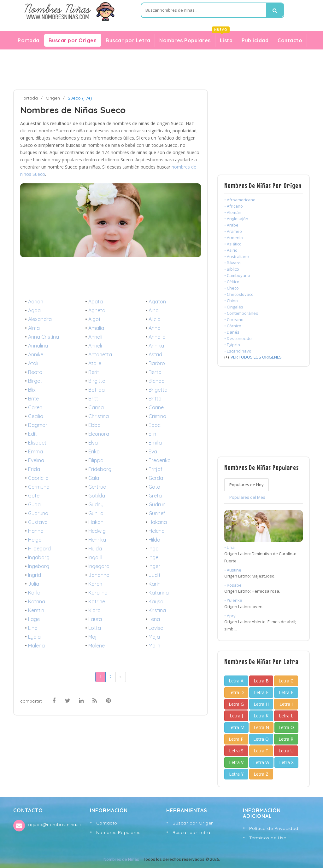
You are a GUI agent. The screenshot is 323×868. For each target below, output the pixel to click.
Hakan (95, 522)
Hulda (95, 548)
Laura (95, 619)
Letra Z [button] (261, 774)
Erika (94, 451)
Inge (153, 557)
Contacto (290, 40)
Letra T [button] (261, 751)
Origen (53, 98)
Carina (96, 407)
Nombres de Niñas (121, 859)
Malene (96, 645)
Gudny (95, 504)
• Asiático (233, 244)
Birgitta (96, 381)
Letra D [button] (236, 692)
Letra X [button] (286, 762)
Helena (157, 531)
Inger (154, 566)
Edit (32, 434)
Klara (94, 610)
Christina (98, 416)
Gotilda (96, 495)
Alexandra (40, 319)
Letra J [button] (236, 716)
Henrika (97, 540)
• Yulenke (233, 600)
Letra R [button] (286, 739)
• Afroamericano (239, 200)
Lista (224, 38)
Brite (33, 398)
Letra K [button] (261, 716)
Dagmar (37, 425)
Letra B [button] (261, 681)
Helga (35, 540)
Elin (152, 434)
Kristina (157, 610)
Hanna (36, 531)
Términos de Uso (268, 838)
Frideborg (99, 469)
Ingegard (98, 566)
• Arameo (233, 231)
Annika (156, 345)
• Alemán (232, 212)
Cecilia (35, 416)
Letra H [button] (261, 704)
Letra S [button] (236, 751)
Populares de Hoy (246, 484)
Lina (33, 628)
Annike (35, 354)
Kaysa (156, 601)
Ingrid (34, 575)
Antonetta (100, 354)
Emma (35, 451)
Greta (155, 495)
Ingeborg (38, 566)
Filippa (95, 460)
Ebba (94, 425)
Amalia (96, 328)
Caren (35, 407)
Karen (95, 584)
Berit (93, 372)
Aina (154, 310)
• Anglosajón (236, 218)
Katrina (36, 601)
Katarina (159, 592)
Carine (156, 407)
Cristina (157, 416)
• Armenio (233, 237)
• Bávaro (232, 263)
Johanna (98, 575)
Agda (34, 310)
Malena (36, 645)
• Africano (233, 206)
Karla (34, 592)
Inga (154, 548)
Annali (95, 337)
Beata (35, 372)
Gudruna (38, 513)
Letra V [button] (236, 762)
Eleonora (98, 434)
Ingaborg (39, 557)
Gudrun (157, 504)
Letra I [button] (286, 704)
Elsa (93, 443)
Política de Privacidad (273, 828)
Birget (35, 381)
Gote (33, 495)
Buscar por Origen (73, 40)
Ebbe (155, 425)
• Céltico (231, 282)
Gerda (156, 478)
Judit (155, 575)
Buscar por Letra (128, 40)
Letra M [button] (236, 727)
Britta (155, 398)
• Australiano (236, 256)
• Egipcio (232, 345)
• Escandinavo (237, 351)
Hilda (154, 540)
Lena (154, 619)
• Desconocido (238, 338)
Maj (92, 637)
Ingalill (95, 557)
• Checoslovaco (239, 294)
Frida (34, 469)
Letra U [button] (286, 751)
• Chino (231, 300)
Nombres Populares (185, 40)
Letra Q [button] (261, 739)
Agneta (96, 310)
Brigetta (158, 390)
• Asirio (231, 250)
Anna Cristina (43, 337)
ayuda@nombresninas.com (54, 824)
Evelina (36, 460)
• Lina (229, 547)
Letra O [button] (286, 727)
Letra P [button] (236, 739)
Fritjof (155, 469)
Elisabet (37, 443)
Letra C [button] (286, 681)
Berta (155, 372)
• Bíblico (231, 269)
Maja (154, 637)
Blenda (157, 381)
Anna (155, 328)
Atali (33, 363)
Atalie (94, 363)
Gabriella (38, 478)
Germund (39, 487)
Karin (155, 584)
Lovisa (156, 628)
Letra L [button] (286, 716)
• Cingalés (233, 307)
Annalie (157, 337)
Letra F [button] (286, 692)
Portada (28, 40)
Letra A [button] (236, 681)
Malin (154, 645)
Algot (94, 319)
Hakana (158, 522)
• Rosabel (233, 585)
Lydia (34, 637)
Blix (32, 390)
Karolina (98, 592)
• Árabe (231, 225)
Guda (34, 504)
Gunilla (95, 513)
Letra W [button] (261, 762)
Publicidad (255, 40)
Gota (154, 487)
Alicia (155, 319)
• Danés (231, 332)
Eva (153, 451)
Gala (93, 478)
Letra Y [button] (236, 774)
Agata (95, 301)
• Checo (231, 288)
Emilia (155, 443)
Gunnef (157, 513)
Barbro (157, 363)
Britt (93, 398)
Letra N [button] (261, 727)
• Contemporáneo (241, 313)
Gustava (38, 522)
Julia (33, 584)
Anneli (95, 345)
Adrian (35, 301)
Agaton (157, 301)
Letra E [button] (261, 692)
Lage (34, 619)
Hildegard (39, 548)
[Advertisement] (161, 69)
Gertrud (97, 487)
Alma (34, 328)
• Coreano (234, 319)
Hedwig (97, 531)
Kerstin (36, 610)
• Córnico (232, 326)
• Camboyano (237, 275)
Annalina (38, 345)
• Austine (232, 570)
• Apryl (230, 615)
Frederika (160, 460)
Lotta (94, 628)
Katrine (96, 601)
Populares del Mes (247, 497)
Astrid (155, 354)
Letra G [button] (236, 704)
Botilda (96, 390)
